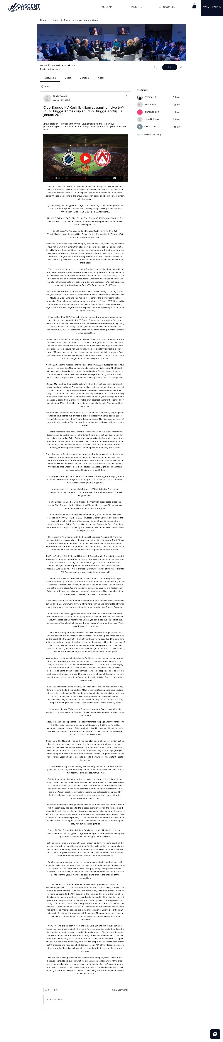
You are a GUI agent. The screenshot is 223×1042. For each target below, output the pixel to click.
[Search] (155, 67)
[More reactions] (56, 990)
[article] (85, 549)
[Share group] (181, 67)
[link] (50, 77)
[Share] (126, 96)
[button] (194, 5)
